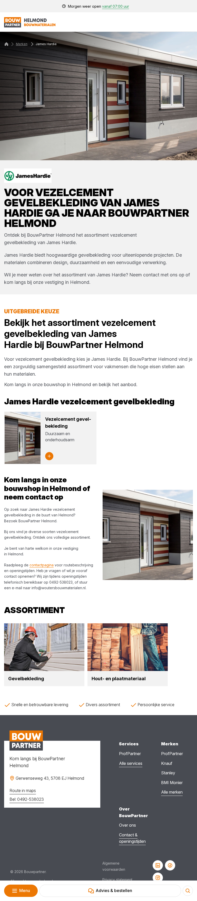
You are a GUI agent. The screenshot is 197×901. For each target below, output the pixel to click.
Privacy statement (117, 879)
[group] (44, 654)
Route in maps (22, 790)
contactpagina (41, 565)
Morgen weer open (98, 6)
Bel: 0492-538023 (26, 799)
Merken (21, 44)
